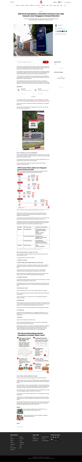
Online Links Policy (51, 458)
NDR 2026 (31, 5)
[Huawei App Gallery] (56, 440)
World (21, 447)
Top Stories (17, 5)
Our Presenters (35, 440)
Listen (61, 5)
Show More (33, 96)
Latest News (22, 5)
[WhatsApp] (57, 32)
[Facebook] (61, 32)
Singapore (27, 5)
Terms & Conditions (35, 458)
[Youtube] (53, 437)
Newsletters (12, 449)
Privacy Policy (40, 458)
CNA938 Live (22, 442)
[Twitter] (62, 32)
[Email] (64, 32)
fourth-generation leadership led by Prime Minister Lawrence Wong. (37, 100)
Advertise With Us (36, 438)
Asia (35, 5)
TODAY (51, 5)
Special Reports (13, 447)
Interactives (21, 444)
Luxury (21, 440)
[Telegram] (59, 32)
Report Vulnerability (45, 458)
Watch (58, 5)
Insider (47, 5)
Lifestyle (54, 5)
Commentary (43, 5)
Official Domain (30, 458)
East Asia (38, 5)
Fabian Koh (60, 25)
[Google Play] (51, 440)
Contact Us (44, 438)
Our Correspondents (45, 440)
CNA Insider (22, 438)
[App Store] (52, 440)
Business (12, 438)
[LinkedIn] (66, 32)
